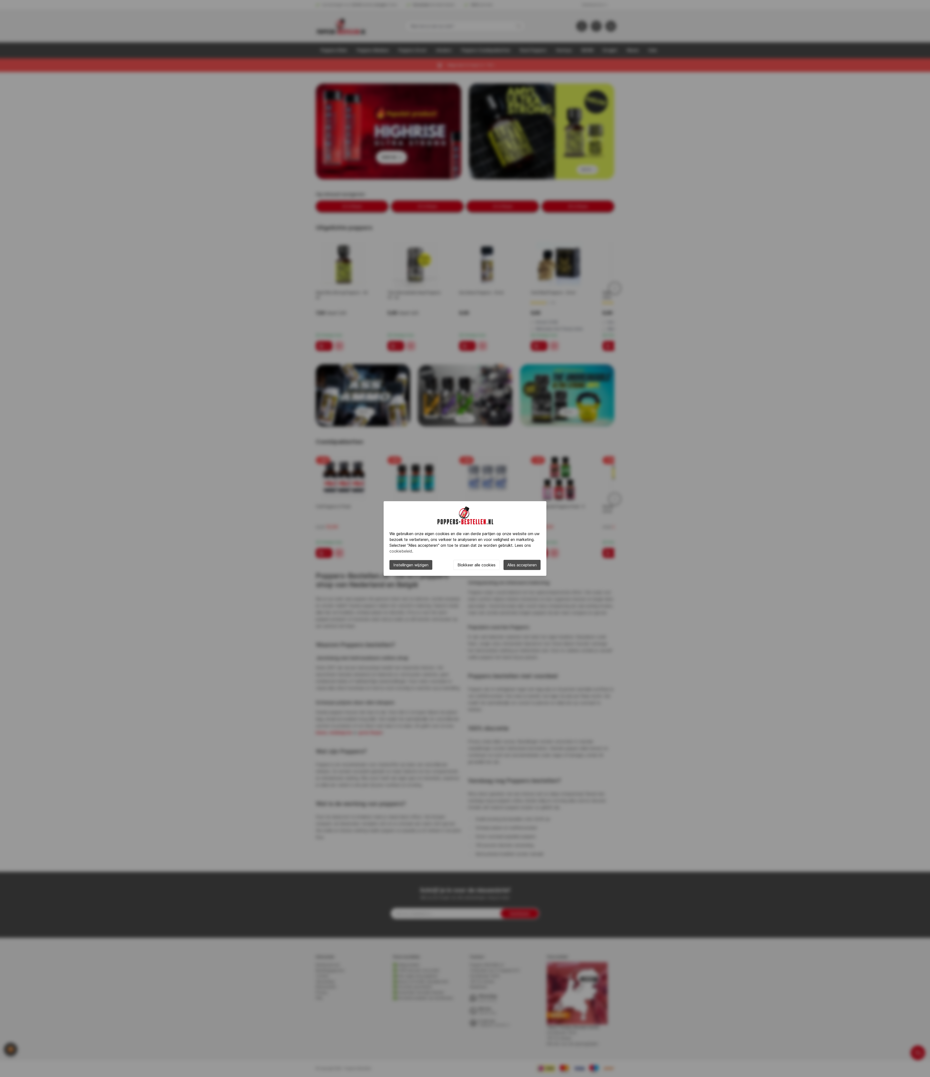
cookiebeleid (400, 551)
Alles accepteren (522, 564)
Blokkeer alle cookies (476, 564)
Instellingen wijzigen (410, 564)
